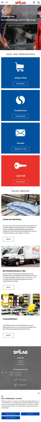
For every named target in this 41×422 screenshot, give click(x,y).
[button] (16, 48)
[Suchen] (7, 2)
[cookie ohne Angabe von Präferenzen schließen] (39, 393)
